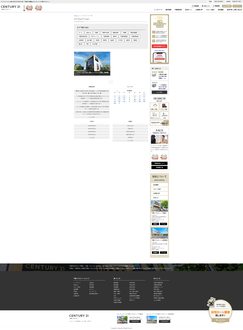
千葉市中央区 (105, 32)
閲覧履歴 (217, 6)
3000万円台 (132, 285)
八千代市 (120, 40)
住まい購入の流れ (133, 291)
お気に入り (207, 6)
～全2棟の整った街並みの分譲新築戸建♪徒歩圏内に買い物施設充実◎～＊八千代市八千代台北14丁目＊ (92, 113)
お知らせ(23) (130, 125)
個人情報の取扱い (93, 293)
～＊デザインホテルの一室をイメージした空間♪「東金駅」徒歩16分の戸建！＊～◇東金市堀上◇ (92, 72)
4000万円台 (132, 287)
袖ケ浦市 (89, 40)
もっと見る (159, 92)
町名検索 (116, 285)
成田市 (128, 40)
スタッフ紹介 (210, 9)
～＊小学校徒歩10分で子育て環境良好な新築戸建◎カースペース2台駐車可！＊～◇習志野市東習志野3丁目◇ (92, 97)
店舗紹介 (155, 224)
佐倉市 (112, 40)
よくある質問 (157, 300)
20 (134, 99)
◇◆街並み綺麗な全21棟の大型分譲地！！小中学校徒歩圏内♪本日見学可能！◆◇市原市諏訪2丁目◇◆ (92, 92)
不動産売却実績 (158, 285)
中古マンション (95, 36)
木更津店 (76, 293)
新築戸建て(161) (130, 134)
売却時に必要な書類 (159, 298)
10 (119, 98)
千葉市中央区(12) (130, 131)
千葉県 (124, 32)
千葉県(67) (130, 137)
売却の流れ (156, 289)
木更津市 (81, 40)
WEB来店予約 (135, 321)
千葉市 (96, 32)
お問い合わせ (238, 9)
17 (119, 99)
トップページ (158, 9)
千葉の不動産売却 (158, 282)
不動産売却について (159, 163)
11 (124, 98)
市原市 (97, 40)
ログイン (238, 6)
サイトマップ (92, 291)
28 (139, 101)
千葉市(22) (130, 128)
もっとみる (92, 117)
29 (144, 101)
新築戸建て (116, 32)
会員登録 (227, 6)
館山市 (80, 44)
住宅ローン (188, 9)
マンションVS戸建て (134, 298)
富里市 (135, 40)
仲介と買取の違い (158, 291)
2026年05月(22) (92, 134)
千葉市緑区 (106, 36)
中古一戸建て (164, 109)
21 (139, 99)
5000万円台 (132, 289)
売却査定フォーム (158, 287)
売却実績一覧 (159, 167)
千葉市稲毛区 (124, 36)
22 (144, 99)
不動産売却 (178, 9)
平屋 (87, 44)
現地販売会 (116, 289)
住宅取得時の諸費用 (134, 295)
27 (134, 101)
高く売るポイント (158, 295)
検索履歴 (196, 6)
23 (114, 101)
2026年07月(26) (92, 128)
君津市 (105, 40)
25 (124, 101)
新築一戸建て (154, 109)
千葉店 (75, 291)
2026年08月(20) (92, 125)
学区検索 (116, 287)
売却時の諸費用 (158, 293)
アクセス (163, 224)
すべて (80, 32)
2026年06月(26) (92, 131)
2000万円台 (132, 282)
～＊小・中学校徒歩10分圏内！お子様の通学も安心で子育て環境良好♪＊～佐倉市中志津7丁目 (92, 108)
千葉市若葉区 (133, 32)
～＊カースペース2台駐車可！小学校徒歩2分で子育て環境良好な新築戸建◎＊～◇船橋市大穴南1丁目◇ (92, 102)
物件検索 (168, 9)
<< (117, 90)
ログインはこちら (159, 50)
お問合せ (91, 282)
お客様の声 (199, 9)
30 (114, 103)
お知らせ (88, 32)
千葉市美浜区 (135, 36)
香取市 (115, 36)
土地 (164, 118)
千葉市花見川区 (83, 36)
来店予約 (230, 9)
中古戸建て (95, 44)
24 (119, 101)
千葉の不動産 (117, 300)
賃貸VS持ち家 (133, 293)
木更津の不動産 (118, 302)
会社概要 (221, 9)
